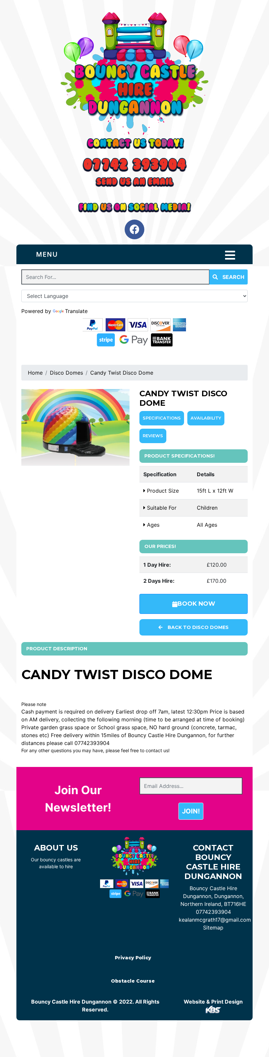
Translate (76, 311)
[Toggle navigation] (230, 255)
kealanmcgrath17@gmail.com (215, 919)
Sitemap (213, 927)
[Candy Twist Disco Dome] (75, 427)
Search (232, 277)
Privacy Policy (133, 958)
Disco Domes (66, 372)
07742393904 (213, 912)
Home (35, 372)
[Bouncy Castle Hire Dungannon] (134, 73)
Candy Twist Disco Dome (121, 372)
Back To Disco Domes (198, 627)
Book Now (196, 603)
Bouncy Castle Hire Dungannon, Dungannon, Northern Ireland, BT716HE (213, 896)
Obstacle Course (133, 981)
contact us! (158, 750)
